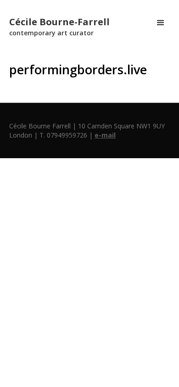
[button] (160, 23)
